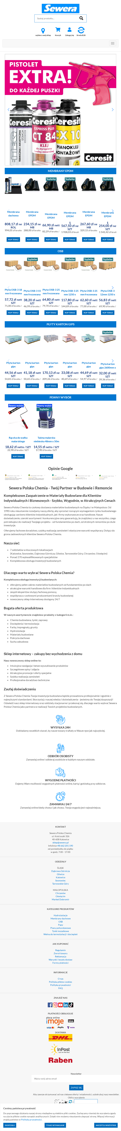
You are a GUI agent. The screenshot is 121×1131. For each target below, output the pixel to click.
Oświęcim (60, 896)
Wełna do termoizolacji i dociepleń (60, 934)
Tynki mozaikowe (60, 931)
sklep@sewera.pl (60, 842)
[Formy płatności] (60, 772)
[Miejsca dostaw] (60, 748)
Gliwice (60, 874)
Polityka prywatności (60, 985)
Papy (60, 924)
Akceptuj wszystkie (106, 1125)
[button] (8, 109)
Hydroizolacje (60, 915)
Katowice (60, 877)
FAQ (60, 988)
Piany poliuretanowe (60, 928)
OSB (60, 921)
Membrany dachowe (61, 918)
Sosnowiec (60, 880)
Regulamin (60, 950)
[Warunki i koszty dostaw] (60, 719)
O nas (60, 978)
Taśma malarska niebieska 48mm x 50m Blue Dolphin (46, 441)
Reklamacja (60, 956)
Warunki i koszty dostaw (60, 959)
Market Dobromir (60, 899)
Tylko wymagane (55, 1125)
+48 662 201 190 (64, 845)
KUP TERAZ (13, 239)
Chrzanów (60, 893)
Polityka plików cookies (60, 981)
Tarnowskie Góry (60, 883)
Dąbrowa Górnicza (60, 871)
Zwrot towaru (60, 953)
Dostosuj (10, 1125)
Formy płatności (60, 962)
